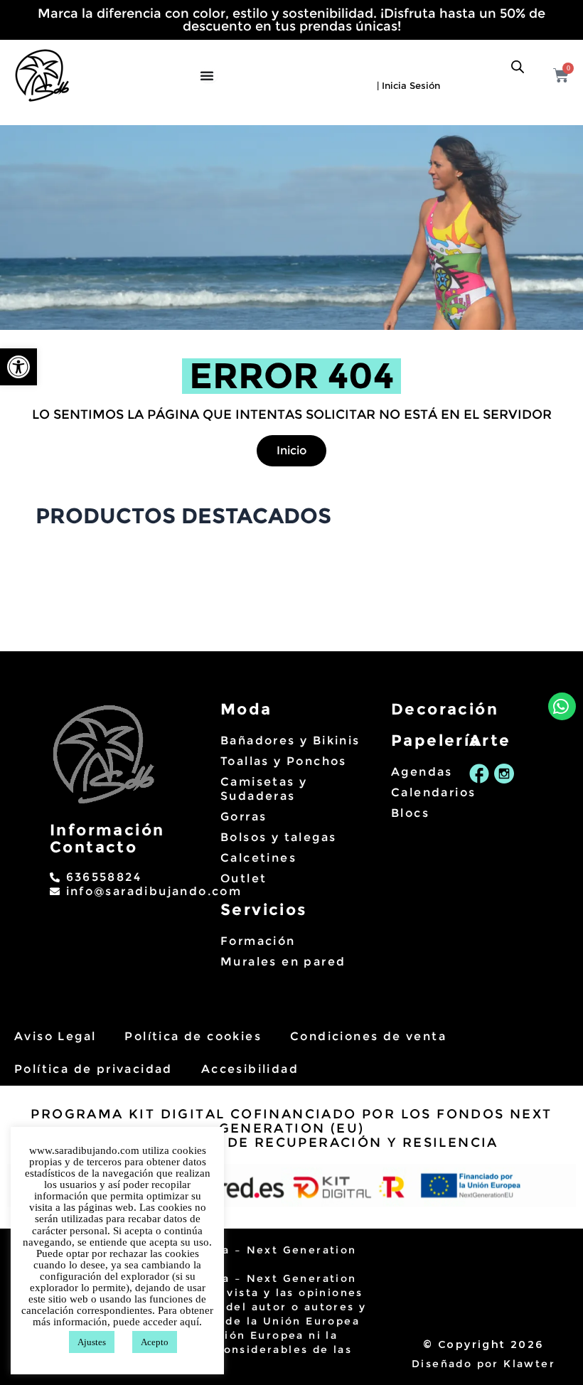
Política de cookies (193, 1036)
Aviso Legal (55, 1036)
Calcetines (258, 858)
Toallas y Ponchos (283, 761)
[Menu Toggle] (209, 75)
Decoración (444, 709)
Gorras (243, 816)
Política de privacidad (93, 1069)
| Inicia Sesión (408, 85)
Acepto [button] (155, 1342)
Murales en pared (283, 961)
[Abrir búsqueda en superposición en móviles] (517, 66)
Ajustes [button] (91, 1342)
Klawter (529, 1363)
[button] (18, 366)
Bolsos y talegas (278, 837)
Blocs (410, 813)
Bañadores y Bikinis (290, 740)
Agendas (422, 772)
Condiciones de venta (368, 1036)
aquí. (191, 1321)
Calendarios (423, 792)
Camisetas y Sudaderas (263, 789)
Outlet (243, 878)
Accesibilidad (250, 1069)
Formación (258, 941)
